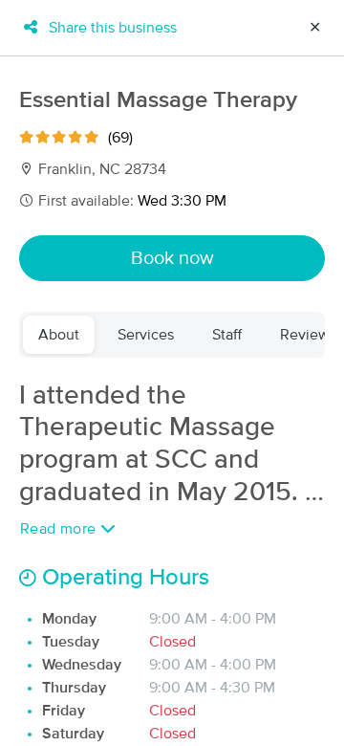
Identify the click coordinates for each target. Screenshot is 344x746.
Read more (60, 529)
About (58, 334)
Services (146, 334)
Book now (172, 258)
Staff (227, 334)
